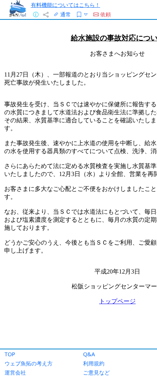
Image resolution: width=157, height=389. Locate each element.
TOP (10, 354)
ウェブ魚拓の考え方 (29, 363)
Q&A (89, 354)
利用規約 (93, 363)
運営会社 (15, 372)
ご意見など (96, 372)
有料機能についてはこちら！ (65, 4)
